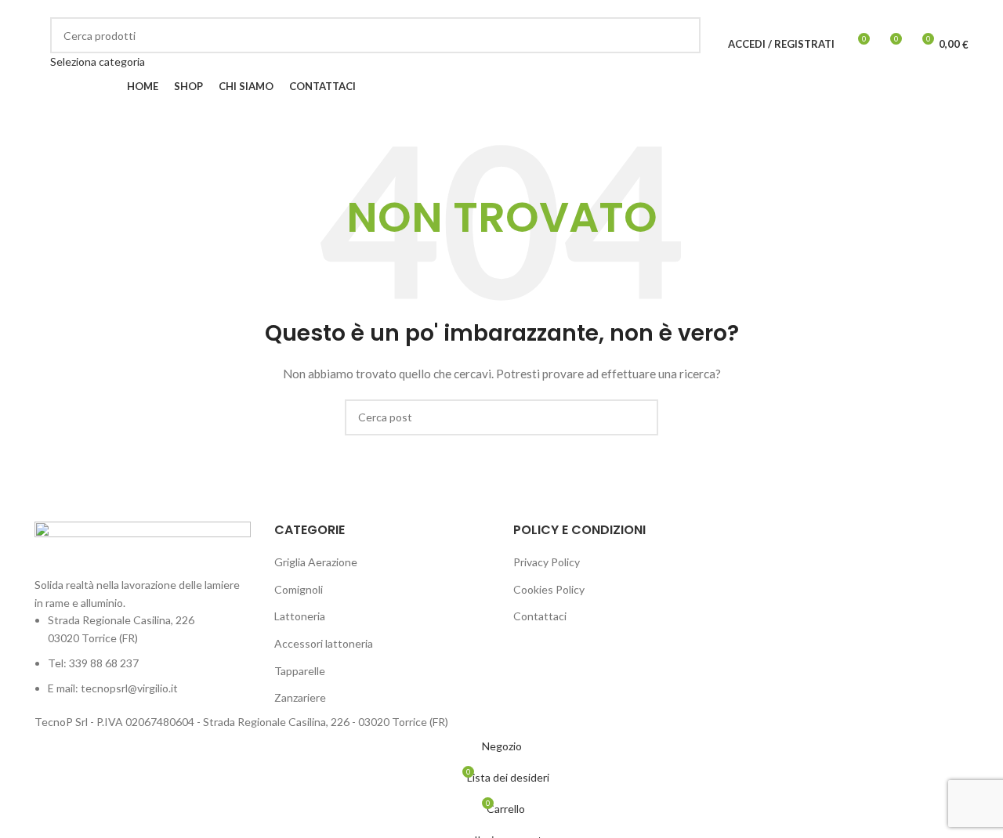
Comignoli (298, 589)
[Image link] (142, 547)
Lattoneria (299, 616)
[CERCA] (682, 43)
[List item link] (142, 655)
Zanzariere (300, 697)
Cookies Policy (549, 589)
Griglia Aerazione (315, 562)
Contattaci (540, 616)
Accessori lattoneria (323, 643)
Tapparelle (299, 670)
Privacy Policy (546, 562)
